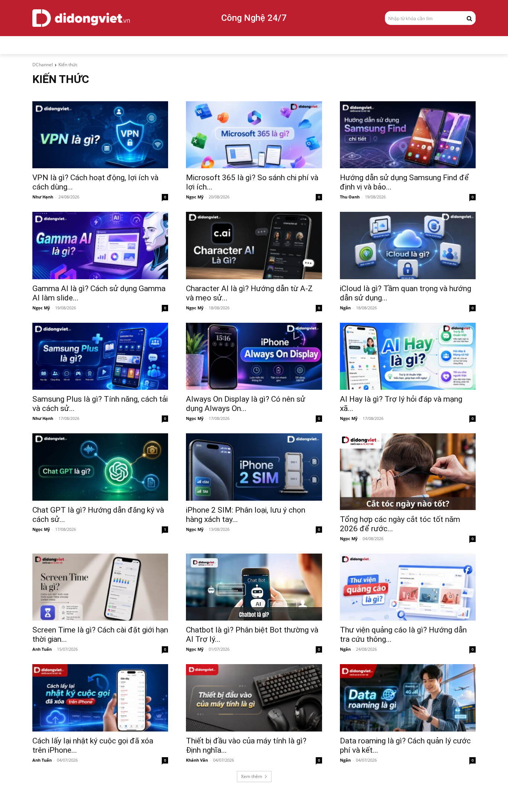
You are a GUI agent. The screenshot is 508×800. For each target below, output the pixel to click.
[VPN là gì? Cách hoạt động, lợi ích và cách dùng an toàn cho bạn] (100, 134)
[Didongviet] (81, 17)
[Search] (469, 18)
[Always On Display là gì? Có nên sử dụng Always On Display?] (254, 356)
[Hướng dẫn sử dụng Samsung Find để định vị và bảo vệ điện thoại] (408, 134)
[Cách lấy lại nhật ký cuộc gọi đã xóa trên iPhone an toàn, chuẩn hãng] (100, 697)
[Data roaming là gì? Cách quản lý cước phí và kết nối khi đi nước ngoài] (408, 697)
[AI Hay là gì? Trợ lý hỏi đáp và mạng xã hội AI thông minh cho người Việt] (408, 356)
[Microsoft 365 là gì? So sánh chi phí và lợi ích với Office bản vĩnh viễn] (254, 134)
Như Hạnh (42, 197)
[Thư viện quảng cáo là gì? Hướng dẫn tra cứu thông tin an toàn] (408, 587)
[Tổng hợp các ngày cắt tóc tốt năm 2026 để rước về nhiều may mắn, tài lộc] (408, 471)
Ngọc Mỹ (194, 197)
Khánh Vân (197, 760)
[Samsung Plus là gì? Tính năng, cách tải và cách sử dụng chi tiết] (100, 356)
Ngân (345, 307)
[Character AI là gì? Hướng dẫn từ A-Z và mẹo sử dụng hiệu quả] (254, 245)
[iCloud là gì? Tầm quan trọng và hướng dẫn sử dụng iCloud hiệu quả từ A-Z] (408, 245)
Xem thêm (251, 776)
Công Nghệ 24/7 (254, 18)
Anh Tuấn (42, 649)
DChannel (42, 64)
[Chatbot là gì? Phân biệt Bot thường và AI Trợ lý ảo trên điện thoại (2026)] (254, 587)
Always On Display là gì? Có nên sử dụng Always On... (245, 404)
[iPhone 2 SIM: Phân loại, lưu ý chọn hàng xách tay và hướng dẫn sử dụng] (254, 466)
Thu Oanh (350, 197)
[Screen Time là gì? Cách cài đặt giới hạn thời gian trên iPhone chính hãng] (100, 587)
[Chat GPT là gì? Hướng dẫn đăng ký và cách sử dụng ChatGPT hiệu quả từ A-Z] (100, 466)
